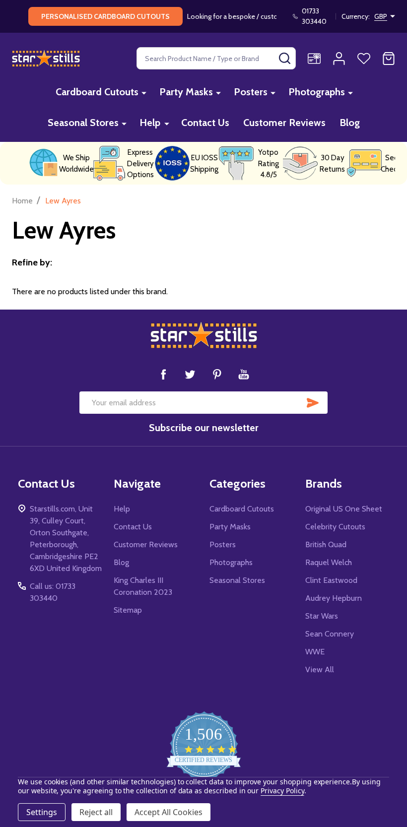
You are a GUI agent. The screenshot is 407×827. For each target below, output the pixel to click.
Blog (349, 122)
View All (319, 669)
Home (22, 200)
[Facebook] (163, 374)
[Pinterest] (217, 374)
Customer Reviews (284, 122)
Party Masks (186, 92)
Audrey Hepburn (333, 598)
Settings (41, 812)
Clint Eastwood (331, 580)
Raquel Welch (328, 562)
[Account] (339, 58)
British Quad (325, 544)
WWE (315, 651)
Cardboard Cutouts (97, 92)
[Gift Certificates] (314, 58)
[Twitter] (190, 374)
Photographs (316, 92)
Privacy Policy (282, 790)
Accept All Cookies (169, 812)
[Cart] (388, 58)
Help (149, 122)
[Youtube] (243, 374)
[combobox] (216, 58)
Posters (251, 92)
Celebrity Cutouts (335, 526)
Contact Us (205, 122)
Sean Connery (329, 633)
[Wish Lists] (363, 58)
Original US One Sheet (343, 508)
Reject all (96, 812)
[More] (143, 92)
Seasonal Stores (83, 122)
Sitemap (128, 610)
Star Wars (321, 616)
